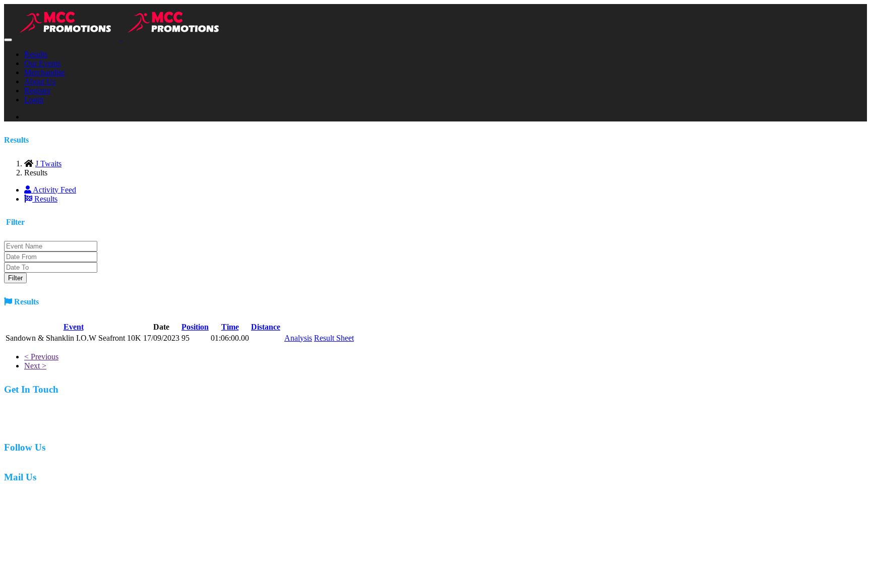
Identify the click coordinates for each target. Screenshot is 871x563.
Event (74, 327)
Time (230, 327)
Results (35, 54)
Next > (35, 365)
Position (195, 327)
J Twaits (48, 163)
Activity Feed (53, 189)
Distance (265, 327)
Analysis (298, 338)
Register (37, 90)
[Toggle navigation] (8, 39)
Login (33, 99)
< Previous (41, 356)
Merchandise (44, 72)
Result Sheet (334, 338)
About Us (39, 81)
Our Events (42, 63)
